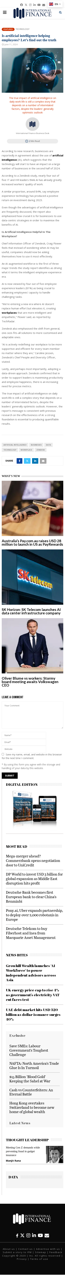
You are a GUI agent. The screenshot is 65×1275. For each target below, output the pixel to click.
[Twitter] (22, 1235)
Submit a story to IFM (17, 1252)
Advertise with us (48, 1248)
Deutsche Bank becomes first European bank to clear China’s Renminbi (31, 897)
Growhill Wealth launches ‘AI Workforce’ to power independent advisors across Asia (31, 972)
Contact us (25, 1248)
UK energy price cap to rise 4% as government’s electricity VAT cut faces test (32, 995)
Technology (22, 29)
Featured (8, 29)
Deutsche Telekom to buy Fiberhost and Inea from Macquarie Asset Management (31, 933)
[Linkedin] (34, 1235)
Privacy (22, 1258)
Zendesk (40, 450)
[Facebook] (17, 1235)
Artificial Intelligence (15, 445)
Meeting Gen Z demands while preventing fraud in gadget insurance (23, 1151)
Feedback (55, 1252)
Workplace (26, 450)
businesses (36, 445)
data (48, 445)
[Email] (47, 1235)
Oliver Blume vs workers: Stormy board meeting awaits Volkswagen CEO (30, 681)
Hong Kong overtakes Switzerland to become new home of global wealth (31, 1107)
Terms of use (39, 1258)
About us (9, 1248)
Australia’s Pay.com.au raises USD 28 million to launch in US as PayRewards (32, 542)
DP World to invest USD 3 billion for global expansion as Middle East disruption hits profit (34, 879)
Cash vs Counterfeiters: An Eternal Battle (31, 1092)
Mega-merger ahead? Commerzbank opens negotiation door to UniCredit (33, 860)
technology (9, 450)
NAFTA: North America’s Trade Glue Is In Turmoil (34, 1065)
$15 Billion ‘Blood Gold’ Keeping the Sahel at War (29, 1078)
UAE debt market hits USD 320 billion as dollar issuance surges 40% (33, 1014)
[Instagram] (28, 1235)
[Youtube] (40, 1235)
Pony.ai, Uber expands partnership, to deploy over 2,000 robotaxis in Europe (34, 915)
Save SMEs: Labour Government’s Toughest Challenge (28, 1050)
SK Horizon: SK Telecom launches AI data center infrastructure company (31, 611)
